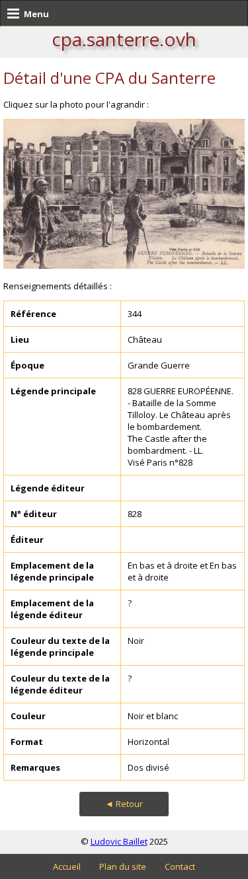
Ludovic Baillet (119, 841)
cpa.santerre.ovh (124, 39)
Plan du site (122, 866)
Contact (180, 866)
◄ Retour (124, 804)
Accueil (67, 866)
